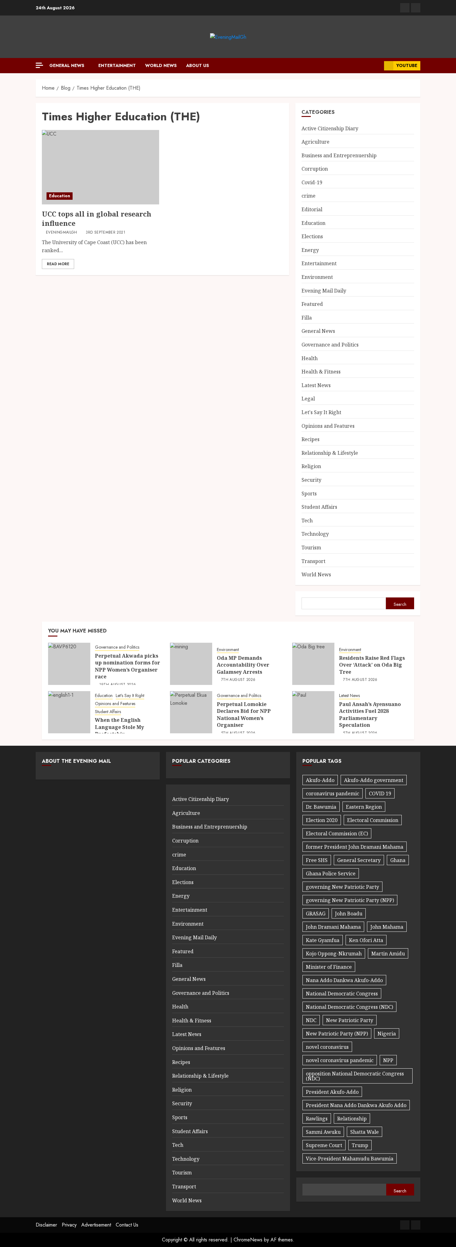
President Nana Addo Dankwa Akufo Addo (356, 1105)
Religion (311, 466)
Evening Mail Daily (324, 290)
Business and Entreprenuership (339, 155)
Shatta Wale (364, 1132)
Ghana (397, 860)
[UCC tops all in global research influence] (100, 167)
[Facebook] (404, 7)
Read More (58, 264)
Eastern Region (364, 806)
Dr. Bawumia (321, 806)
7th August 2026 (238, 679)
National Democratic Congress (342, 993)
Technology (315, 533)
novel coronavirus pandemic (339, 1060)
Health (310, 358)
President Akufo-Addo (332, 1091)
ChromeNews (248, 1239)
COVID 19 (380, 793)
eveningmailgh (61, 232)
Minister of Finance (329, 966)
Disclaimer (46, 1224)
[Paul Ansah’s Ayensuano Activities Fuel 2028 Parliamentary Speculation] (313, 712)
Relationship (352, 1118)
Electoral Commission (372, 820)
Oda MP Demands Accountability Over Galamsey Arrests (243, 665)
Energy (310, 250)
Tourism (311, 547)
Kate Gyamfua (322, 940)
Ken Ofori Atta (366, 940)
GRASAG (315, 913)
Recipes (311, 439)
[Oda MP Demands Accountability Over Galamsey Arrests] (191, 664)
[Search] (377, 66)
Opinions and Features (328, 425)
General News (66, 65)
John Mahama (386, 926)
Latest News (316, 385)
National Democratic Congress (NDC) (349, 1006)
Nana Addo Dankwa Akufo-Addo (344, 980)
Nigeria (387, 1033)
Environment (317, 277)
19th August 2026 (117, 684)
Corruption (315, 168)
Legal (308, 398)
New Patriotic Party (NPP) (337, 1033)
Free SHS (317, 860)
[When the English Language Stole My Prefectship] (69, 712)
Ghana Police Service (330, 873)
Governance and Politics (330, 344)
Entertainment (117, 65)
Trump (360, 1145)
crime (308, 195)
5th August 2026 (238, 733)
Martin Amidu (388, 953)
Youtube (406, 65)
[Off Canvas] (39, 65)
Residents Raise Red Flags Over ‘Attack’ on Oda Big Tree (372, 665)
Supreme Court (324, 1145)
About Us (197, 65)
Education (59, 196)
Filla (307, 317)
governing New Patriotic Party (342, 886)
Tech (307, 520)
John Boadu (348, 913)
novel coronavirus (327, 1047)
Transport (313, 561)
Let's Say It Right (321, 412)
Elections (312, 236)
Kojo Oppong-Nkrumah (334, 953)
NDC (311, 1020)
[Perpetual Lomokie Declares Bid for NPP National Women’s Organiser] (191, 712)
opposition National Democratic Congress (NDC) (355, 1076)
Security (311, 479)
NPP (388, 1060)
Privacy (69, 1224)
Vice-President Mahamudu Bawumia (349, 1158)
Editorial (312, 209)
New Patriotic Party (349, 1020)
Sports (309, 493)
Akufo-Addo (320, 780)
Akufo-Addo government (373, 780)
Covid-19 (312, 182)
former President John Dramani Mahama (354, 846)
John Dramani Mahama (333, 926)
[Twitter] (415, 7)
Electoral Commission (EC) (337, 833)
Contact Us (127, 1224)
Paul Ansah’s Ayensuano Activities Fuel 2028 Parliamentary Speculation (370, 714)
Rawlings (317, 1118)
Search (400, 604)
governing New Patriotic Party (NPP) (350, 900)
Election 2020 (322, 820)
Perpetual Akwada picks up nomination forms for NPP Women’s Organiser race (127, 666)
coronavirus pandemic (332, 793)
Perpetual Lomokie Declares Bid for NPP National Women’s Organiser (244, 714)
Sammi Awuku (323, 1132)
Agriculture (315, 141)
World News (161, 65)
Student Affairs (319, 506)
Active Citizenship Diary (330, 128)
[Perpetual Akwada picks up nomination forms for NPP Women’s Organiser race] (69, 664)
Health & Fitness (321, 371)
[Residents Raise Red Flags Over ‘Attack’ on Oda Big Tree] (313, 664)
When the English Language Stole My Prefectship (119, 727)
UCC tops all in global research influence (96, 218)
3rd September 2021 (105, 232)
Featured (312, 304)
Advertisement (96, 1224)
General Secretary (359, 860)
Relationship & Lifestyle (330, 452)
